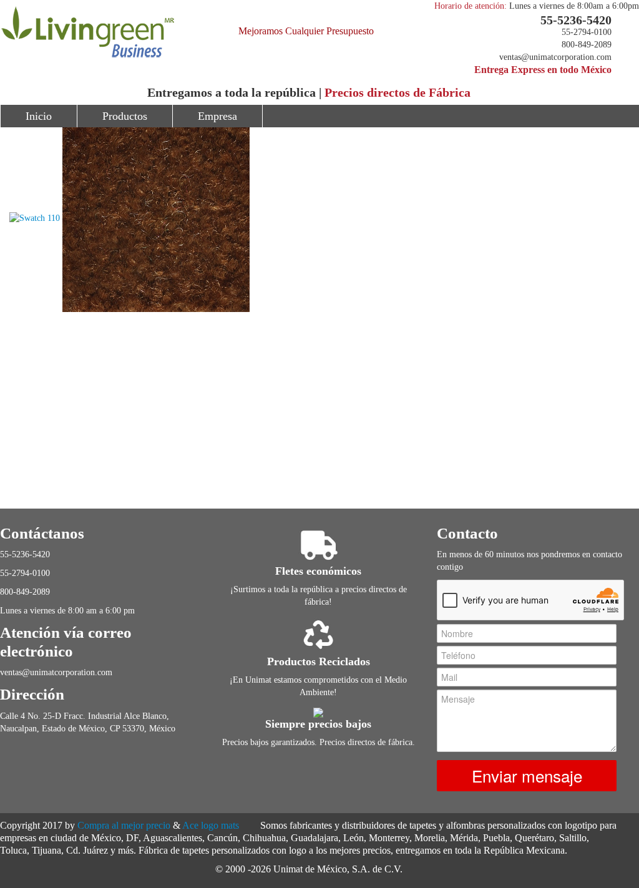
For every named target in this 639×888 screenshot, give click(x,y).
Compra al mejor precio (123, 825)
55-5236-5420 (576, 20)
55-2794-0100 (587, 32)
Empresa (217, 116)
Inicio (39, 116)
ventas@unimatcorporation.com (555, 57)
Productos (124, 116)
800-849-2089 (587, 44)
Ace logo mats (210, 825)
